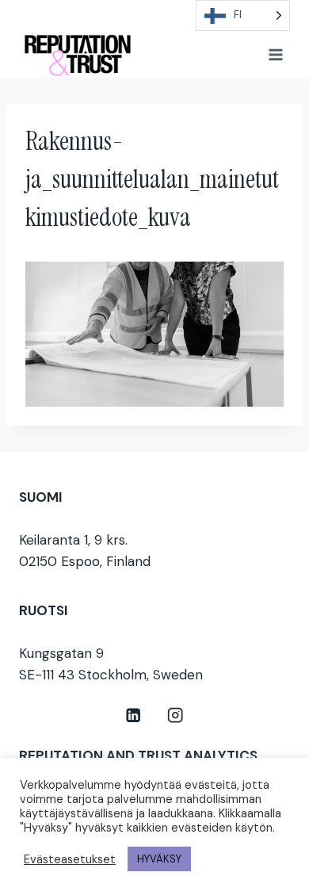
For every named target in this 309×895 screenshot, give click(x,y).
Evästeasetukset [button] (70, 859)
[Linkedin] (133, 715)
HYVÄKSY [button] (159, 859)
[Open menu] (275, 54)
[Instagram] (175, 715)
